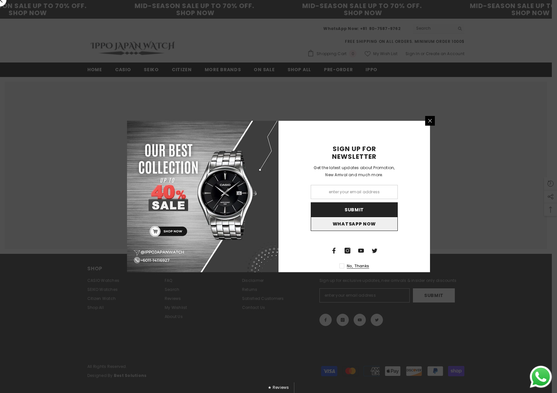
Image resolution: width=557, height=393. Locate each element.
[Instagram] (347, 250)
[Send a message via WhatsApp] (541, 377)
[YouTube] (361, 250)
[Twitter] (374, 250)
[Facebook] (334, 250)
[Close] (430, 121)
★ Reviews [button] (278, 387)
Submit (354, 209)
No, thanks (358, 266)
